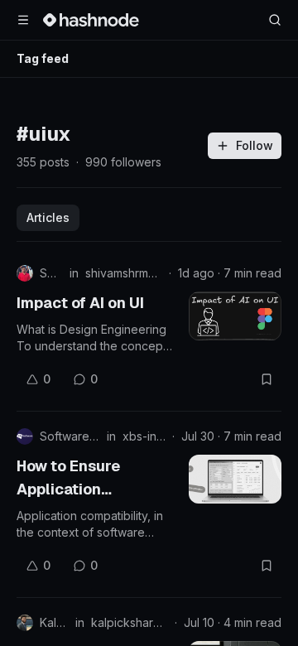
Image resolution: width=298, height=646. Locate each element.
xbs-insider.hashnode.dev (144, 436)
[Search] (275, 20)
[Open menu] (23, 20)
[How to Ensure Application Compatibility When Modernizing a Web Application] (235, 479)
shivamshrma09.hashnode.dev (123, 273)
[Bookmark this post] (266, 379)
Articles (48, 217)
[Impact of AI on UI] (235, 316)
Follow (254, 145)
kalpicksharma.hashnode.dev (129, 622)
